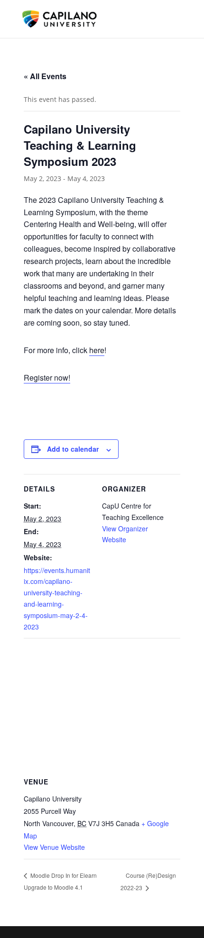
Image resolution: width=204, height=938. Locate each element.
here (96, 350)
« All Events (45, 76)
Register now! (47, 377)
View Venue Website (54, 847)
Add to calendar (73, 449)
